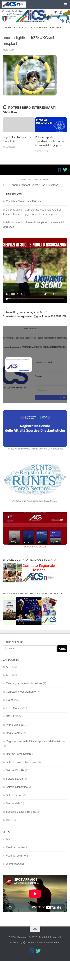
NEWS (10, 716)
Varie (9, 819)
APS (8, 666)
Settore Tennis (14, 795)
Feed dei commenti (17, 855)
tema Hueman (52, 942)
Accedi (10, 839)
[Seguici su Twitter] (65, 170)
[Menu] (65, 4)
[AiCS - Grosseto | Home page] (18, 4)
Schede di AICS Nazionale (21, 762)
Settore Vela (13, 803)
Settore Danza (14, 778)
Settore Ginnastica (17, 786)
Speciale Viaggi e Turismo (21, 811)
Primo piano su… (16, 724)
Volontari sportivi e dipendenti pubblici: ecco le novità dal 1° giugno (49, 141)
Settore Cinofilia (15, 770)
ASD (8, 675)
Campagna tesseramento (21, 691)
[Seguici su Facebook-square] (59, 170)
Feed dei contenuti (16, 847)
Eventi (9, 699)
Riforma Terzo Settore (19, 753)
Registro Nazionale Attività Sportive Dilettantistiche (35, 741)
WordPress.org (15, 863)
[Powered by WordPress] (24, 942)
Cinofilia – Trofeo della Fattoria (23, 201)
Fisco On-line (14, 708)
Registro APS (14, 732)
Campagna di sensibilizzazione (24, 683)
